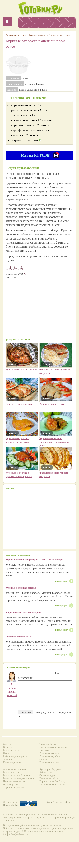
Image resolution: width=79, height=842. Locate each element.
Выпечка (8, 746)
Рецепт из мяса (11, 750)
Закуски (7, 759)
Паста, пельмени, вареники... (55, 746)
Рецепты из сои (11, 772)
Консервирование (12, 762)
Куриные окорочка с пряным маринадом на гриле (19, 476)
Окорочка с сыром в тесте (19, 636)
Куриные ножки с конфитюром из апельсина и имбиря (34, 559)
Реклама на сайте (49, 778)
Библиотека (46, 772)
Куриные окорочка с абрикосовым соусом (17, 440)
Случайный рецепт (13, 787)
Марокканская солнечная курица (23, 612)
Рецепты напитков (49, 762)
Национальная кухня (14, 781)
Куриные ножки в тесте (53, 404)
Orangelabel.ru (10, 805)
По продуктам (10, 784)
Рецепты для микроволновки (18, 778)
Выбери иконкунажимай (12, 689)
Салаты (7, 743)
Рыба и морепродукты (15, 756)
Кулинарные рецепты (16, 34)
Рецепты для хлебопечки (16, 775)
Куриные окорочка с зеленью (21, 587)
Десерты (44, 750)
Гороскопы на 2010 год (52, 781)
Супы (6, 753)
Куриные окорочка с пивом (21, 369)
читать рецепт (61, 580)
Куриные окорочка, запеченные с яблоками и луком (54, 441)
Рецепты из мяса (37, 34)
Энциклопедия (47, 775)
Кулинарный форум (50, 769)
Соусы (43, 759)
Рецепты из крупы (49, 753)
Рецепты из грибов (50, 756)
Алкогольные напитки (14, 769)
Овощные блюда (48, 743)
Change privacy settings (59, 802)
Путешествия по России (52, 784)
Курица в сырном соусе (19, 404)
